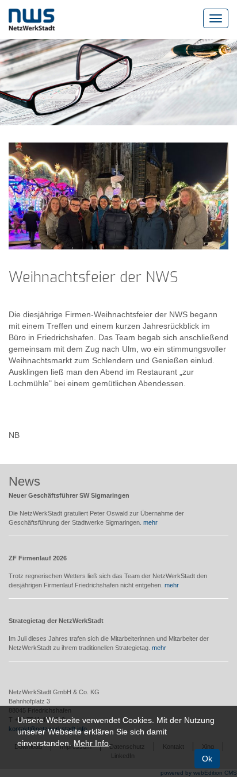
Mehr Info (91, 743)
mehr (150, 522)
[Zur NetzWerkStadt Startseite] (32, 19)
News (24, 481)
